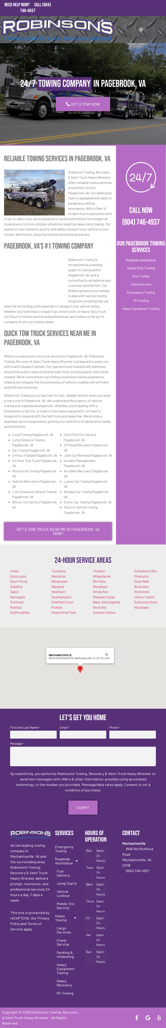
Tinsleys (99, 571)
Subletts (16, 587)
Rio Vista (99, 581)
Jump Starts (67, 883)
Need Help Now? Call (23, 5)
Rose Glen (141, 587)
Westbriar (58, 576)
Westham (58, 592)
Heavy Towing (61, 918)
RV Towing (141, 300)
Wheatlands (102, 576)
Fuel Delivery (63, 873)
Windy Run (100, 592)
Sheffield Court (62, 602)
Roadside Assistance (141, 260)
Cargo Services (64, 930)
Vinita (14, 571)
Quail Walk (141, 581)
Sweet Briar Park (63, 612)
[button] (80, 669)
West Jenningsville (106, 602)
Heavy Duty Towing (141, 268)
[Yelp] (159, 1018)
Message (17, 743)
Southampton (61, 597)
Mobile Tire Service (65, 905)
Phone (114, 727)
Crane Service (141, 284)
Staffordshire (20, 612)
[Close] (107, 654)
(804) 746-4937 (141, 222)
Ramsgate (17, 597)
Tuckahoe (58, 571)
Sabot (14, 592)
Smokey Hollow (104, 612)
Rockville (99, 607)
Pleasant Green (104, 597)
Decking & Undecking (65, 954)
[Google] (148, 1018)
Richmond (141, 592)
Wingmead (59, 581)
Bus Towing (141, 276)
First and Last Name (25, 727)
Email (64, 727)
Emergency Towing (141, 292)
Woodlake (141, 607)
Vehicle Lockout (63, 893)
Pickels (56, 607)
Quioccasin (18, 576)
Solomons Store (145, 602)
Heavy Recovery (64, 983)
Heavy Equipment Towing (140, 308)
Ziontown (17, 602)
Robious (16, 607)
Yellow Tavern (144, 597)
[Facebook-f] (137, 1018)
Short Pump (18, 581)
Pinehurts (141, 576)
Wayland (57, 587)
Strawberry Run (145, 571)
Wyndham (100, 587)
